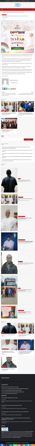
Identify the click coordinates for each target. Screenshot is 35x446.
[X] (4, 89)
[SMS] (10, 89)
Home (2, 12)
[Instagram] (13, 89)
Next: (25, 93)
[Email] (11, 89)
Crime (19, 178)
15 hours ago (4, 115)
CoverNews (23, 442)
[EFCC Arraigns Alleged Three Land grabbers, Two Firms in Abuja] (9, 362)
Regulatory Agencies (21, 310)
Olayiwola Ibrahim (14, 80)
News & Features (4, 14)
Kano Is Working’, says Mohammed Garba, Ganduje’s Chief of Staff (9, 114)
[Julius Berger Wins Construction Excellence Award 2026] (9, 123)
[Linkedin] (6, 89)
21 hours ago (20, 354)
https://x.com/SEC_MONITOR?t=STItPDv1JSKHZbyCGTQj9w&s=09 (13, 391)
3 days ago (20, 115)
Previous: (9, 94)
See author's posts (14, 82)
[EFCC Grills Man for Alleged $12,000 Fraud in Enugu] (9, 328)
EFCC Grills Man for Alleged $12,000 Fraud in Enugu (9, 397)
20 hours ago (4, 354)
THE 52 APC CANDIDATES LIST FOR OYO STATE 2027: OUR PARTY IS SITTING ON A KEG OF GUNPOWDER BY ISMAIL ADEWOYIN (25, 352)
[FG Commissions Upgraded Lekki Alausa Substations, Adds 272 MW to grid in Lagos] (26, 106)
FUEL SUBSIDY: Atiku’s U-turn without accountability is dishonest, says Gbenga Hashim (8, 352)
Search (2, 136)
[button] (2, 9)
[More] (15, 89)
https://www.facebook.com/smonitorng (11, 393)
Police (19, 288)
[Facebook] (2, 89)
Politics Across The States (22, 216)
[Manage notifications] (2, 444)
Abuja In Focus (20, 261)
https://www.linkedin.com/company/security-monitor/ (13, 390)
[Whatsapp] (8, 89)
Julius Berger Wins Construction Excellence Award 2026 (7, 130)
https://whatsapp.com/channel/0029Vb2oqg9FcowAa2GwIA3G (18, 388)
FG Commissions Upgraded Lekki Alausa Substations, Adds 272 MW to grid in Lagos (26, 114)
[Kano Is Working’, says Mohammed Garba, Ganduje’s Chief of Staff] (9, 106)
